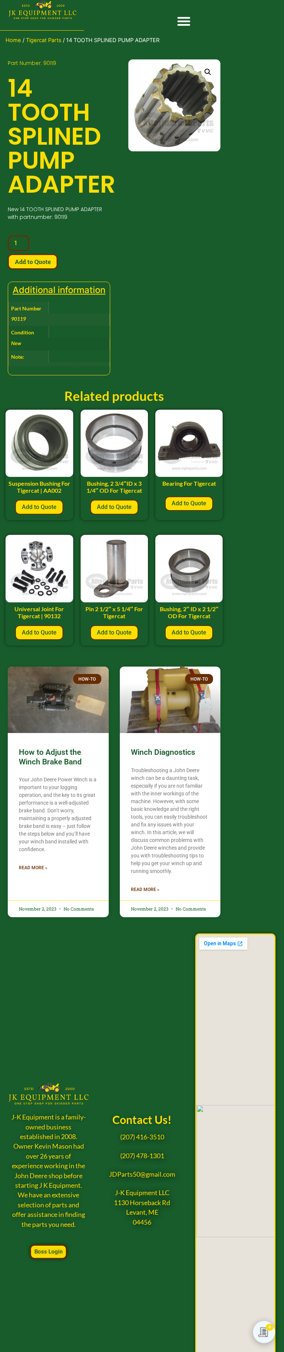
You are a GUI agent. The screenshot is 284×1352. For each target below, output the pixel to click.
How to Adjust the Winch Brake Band (50, 757)
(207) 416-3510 (142, 1137)
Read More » (33, 867)
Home (13, 40)
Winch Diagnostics (163, 752)
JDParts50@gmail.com (142, 1174)
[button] (184, 21)
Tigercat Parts (43, 40)
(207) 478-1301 (142, 1156)
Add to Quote (33, 261)
